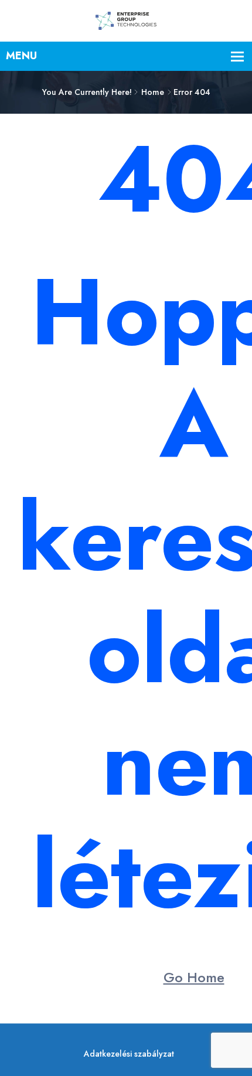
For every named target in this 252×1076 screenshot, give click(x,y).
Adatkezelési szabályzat (129, 1054)
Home (152, 92)
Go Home (194, 977)
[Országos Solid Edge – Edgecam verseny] (126, 20)
